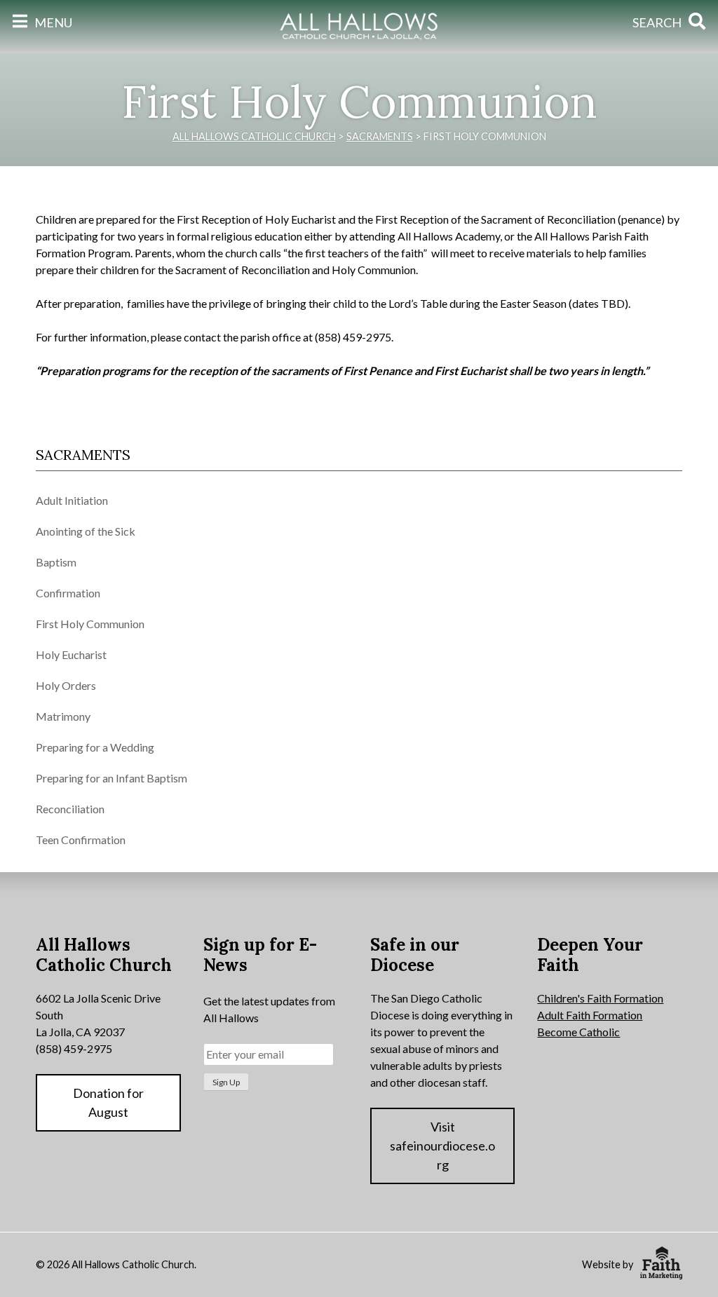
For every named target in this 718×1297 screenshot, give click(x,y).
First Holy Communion (90, 623)
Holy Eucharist (71, 654)
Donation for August (108, 1102)
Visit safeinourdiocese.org (442, 1145)
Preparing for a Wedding (95, 747)
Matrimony (63, 716)
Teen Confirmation (81, 839)
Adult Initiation (72, 500)
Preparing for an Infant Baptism (111, 778)
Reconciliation (70, 808)
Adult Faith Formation (589, 1014)
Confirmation (68, 592)
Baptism (56, 562)
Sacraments (83, 454)
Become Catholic (578, 1031)
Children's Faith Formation (600, 998)
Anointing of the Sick (85, 531)
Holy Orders (66, 685)
